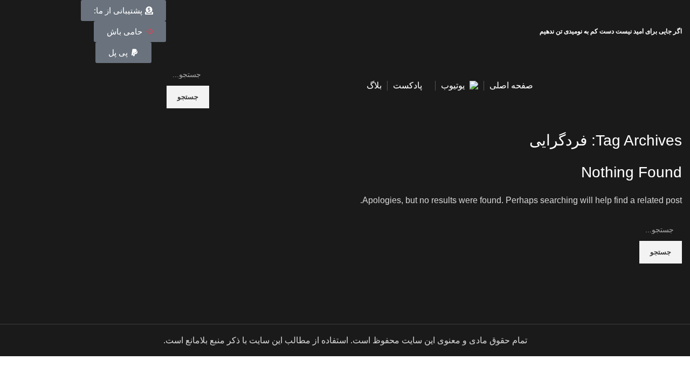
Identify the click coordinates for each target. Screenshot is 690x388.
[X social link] (64, 32)
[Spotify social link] (26, 32)
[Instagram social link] (51, 32)
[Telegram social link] (14, 32)
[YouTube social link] (39, 32)
